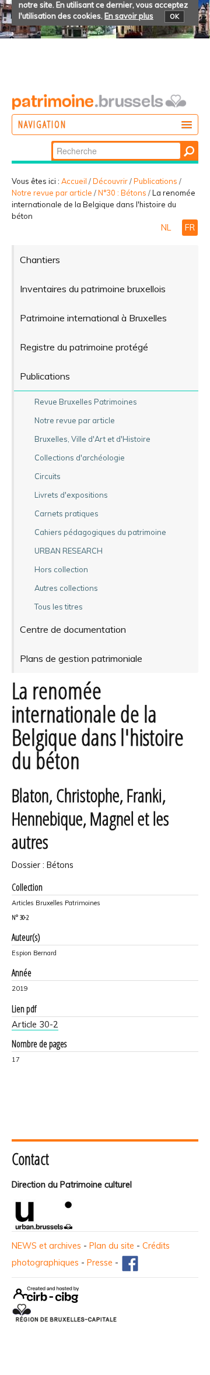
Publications (155, 181)
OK (174, 16)
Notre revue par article (52, 192)
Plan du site (111, 1246)
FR (190, 227)
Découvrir (110, 181)
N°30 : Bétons (122, 192)
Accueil (74, 181)
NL (167, 227)
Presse (100, 1262)
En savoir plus (128, 15)
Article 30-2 (35, 1024)
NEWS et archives (46, 1246)
